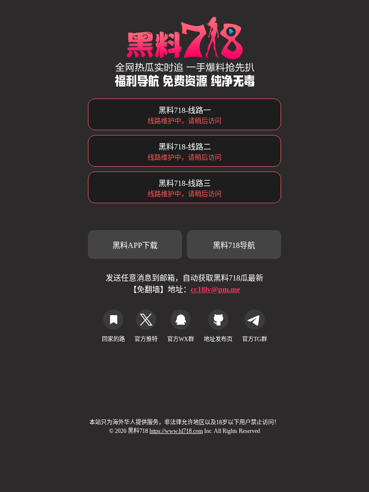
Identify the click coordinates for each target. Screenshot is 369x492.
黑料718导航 (234, 245)
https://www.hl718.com (176, 431)
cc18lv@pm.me (215, 289)
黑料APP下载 (135, 245)
